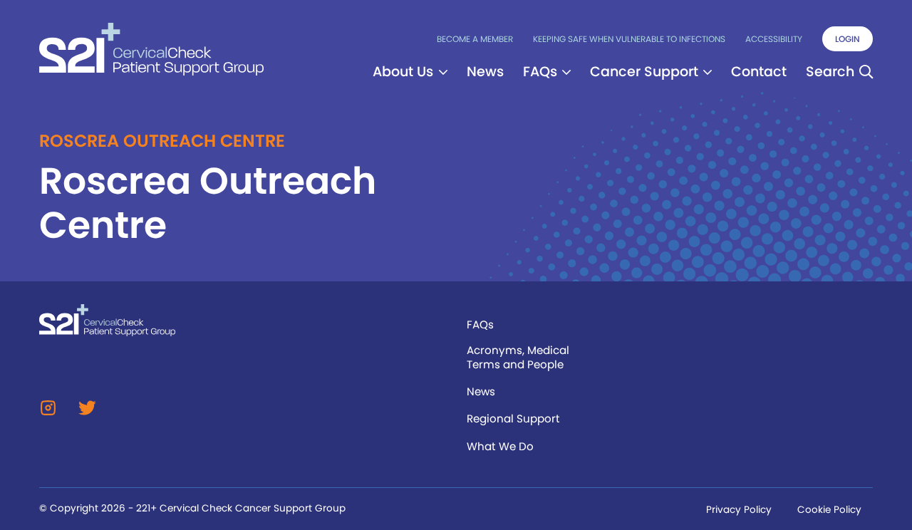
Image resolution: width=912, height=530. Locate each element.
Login (847, 39)
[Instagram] (48, 412)
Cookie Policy (829, 509)
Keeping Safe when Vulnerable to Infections (629, 39)
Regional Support (513, 419)
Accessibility (773, 39)
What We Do (500, 447)
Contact (759, 73)
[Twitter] (87, 412)
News (485, 73)
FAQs (540, 73)
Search (830, 71)
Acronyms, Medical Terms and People (518, 357)
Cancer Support (644, 73)
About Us (403, 73)
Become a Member (475, 39)
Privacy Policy (739, 509)
